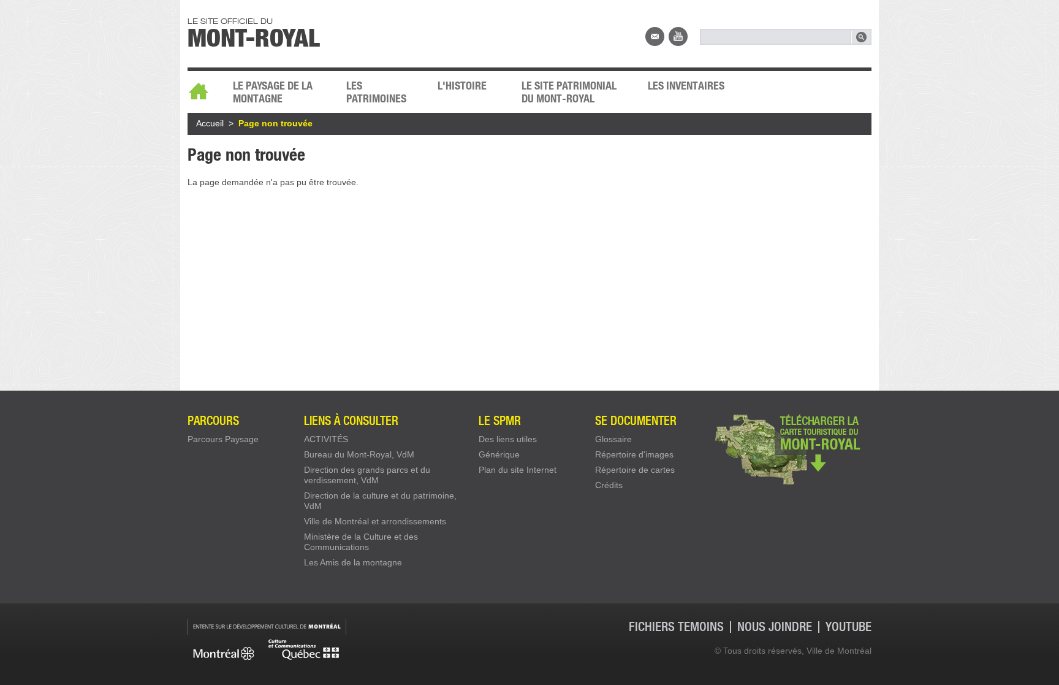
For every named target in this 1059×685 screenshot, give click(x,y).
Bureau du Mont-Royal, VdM (359, 454)
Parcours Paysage (223, 439)
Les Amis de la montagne (353, 562)
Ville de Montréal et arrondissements (375, 521)
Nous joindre (654, 37)
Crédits (609, 485)
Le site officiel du (254, 31)
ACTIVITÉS (326, 439)
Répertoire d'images (634, 454)
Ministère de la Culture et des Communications (361, 542)
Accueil (204, 87)
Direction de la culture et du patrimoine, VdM (380, 501)
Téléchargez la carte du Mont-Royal (791, 448)
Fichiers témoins (676, 627)
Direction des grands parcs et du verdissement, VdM (367, 475)
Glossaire (613, 439)
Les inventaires (686, 85)
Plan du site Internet (517, 470)
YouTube (678, 37)
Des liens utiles (508, 439)
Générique (499, 454)
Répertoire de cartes (635, 470)
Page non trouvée (275, 123)
